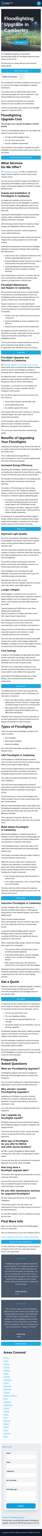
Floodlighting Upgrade (11, 172)
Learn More (21, 352)
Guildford (7, 1370)
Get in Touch (21, 686)
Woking (6, 1364)
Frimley (3, 1237)
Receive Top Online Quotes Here (21, 1242)
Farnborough (34, 1237)
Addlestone (7, 1380)
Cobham (6, 1392)
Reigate (6, 1424)
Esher (6, 1399)
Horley (6, 1430)
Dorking (6, 1411)
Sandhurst (10, 1237)
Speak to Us (21, 529)
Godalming (7, 1386)
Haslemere (7, 1402)
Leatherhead (8, 1405)
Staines (6, 1383)
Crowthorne (19, 1237)
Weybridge (7, 1389)
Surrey (6, 1361)
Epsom (6, 1414)
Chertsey (7, 1377)
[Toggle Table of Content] (20, 77)
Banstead (7, 1421)
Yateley (26, 1237)
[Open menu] (39, 3)
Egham (6, 1373)
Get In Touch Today (21, 71)
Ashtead (6, 1408)
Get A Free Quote (21, 1343)
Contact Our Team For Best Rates (21, 157)
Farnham (7, 1367)
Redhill (6, 1427)
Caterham (7, 1433)
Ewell (5, 1418)
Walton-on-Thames (10, 1395)
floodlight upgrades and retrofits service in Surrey (21, 365)
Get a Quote (20, 42)
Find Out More (21, 898)
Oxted (6, 1436)
